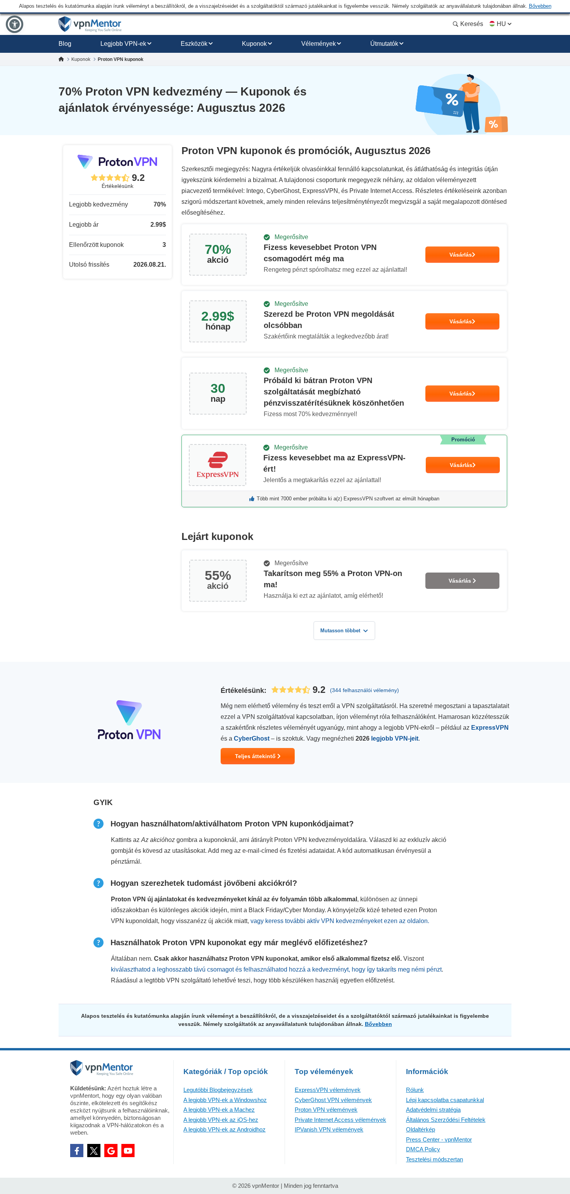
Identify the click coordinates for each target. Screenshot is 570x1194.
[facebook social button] (76, 1150)
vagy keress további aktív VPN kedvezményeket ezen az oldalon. (339, 921)
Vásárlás (460, 255)
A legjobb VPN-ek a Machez (219, 1109)
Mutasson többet (340, 630)
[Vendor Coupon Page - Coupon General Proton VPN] (344, 254)
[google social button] (110, 1150)
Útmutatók (384, 43)
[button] (14, 24)
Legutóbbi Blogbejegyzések (218, 1089)
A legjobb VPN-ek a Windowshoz (225, 1100)
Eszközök (194, 43)
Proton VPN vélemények (326, 1109)
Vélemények (318, 43)
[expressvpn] (344, 471)
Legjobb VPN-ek (123, 43)
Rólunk (415, 1089)
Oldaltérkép (420, 1129)
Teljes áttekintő (256, 756)
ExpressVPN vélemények (328, 1089)
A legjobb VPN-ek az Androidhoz (224, 1129)
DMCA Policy (423, 1149)
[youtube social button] (128, 1150)
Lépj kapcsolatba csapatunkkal (445, 1100)
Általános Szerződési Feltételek (445, 1119)
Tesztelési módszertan (434, 1159)
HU (501, 24)
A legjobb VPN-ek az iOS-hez (220, 1119)
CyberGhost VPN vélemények (333, 1100)
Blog (65, 43)
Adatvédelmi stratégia (433, 1109)
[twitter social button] (93, 1150)
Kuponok (254, 43)
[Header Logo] (90, 24)
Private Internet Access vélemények (340, 1119)
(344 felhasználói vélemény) (364, 690)
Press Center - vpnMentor (439, 1139)
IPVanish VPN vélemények (329, 1129)
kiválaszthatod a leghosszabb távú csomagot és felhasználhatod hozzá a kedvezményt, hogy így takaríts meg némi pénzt (276, 969)
